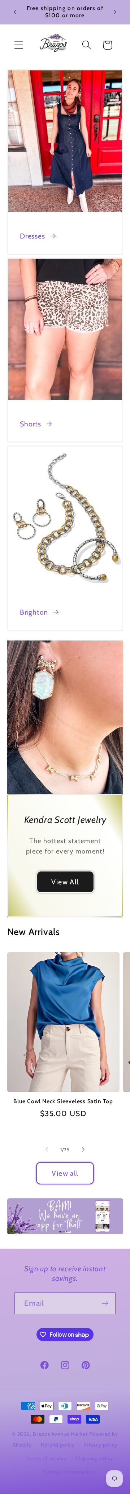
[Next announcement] (115, 12)
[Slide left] (47, 1149)
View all (65, 1173)
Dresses (32, 236)
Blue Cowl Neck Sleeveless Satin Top (63, 1101)
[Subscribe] (105, 1303)
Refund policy (58, 1445)
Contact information (69, 1471)
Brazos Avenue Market (61, 1434)
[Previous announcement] (15, 12)
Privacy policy (100, 1445)
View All (65, 881)
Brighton (34, 612)
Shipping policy (94, 1458)
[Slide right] (83, 1149)
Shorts (30, 424)
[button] (18, 45)
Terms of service (46, 1458)
